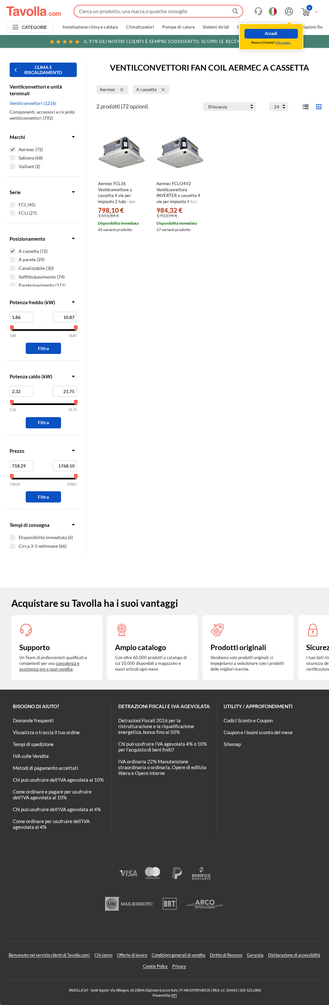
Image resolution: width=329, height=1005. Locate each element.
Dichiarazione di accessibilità (294, 955)
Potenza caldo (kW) (31, 376)
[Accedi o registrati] (288, 11)
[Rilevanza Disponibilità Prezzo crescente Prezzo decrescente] (229, 106)
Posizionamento (27, 239)
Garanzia (255, 955)
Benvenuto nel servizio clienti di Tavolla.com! (49, 955)
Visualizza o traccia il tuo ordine (46, 732)
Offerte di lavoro (132, 955)
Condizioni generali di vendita (178, 955)
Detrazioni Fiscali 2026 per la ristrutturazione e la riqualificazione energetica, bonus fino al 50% (156, 726)
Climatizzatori (140, 27)
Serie (15, 192)
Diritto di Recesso (226, 955)
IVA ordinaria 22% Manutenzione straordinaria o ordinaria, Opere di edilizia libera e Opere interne (162, 767)
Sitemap (232, 744)
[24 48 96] (278, 106)
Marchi (17, 137)
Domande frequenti (33, 720)
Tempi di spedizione (33, 744)
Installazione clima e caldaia (90, 27)
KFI (174, 995)
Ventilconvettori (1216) (33, 103)
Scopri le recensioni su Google (182, 41)
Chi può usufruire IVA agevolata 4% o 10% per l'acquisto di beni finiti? (162, 746)
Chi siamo (103, 955)
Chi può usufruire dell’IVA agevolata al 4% (57, 809)
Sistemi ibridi (216, 27)
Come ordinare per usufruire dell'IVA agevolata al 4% (51, 824)
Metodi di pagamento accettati (45, 768)
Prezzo (17, 451)
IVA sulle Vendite (31, 756)
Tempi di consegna (29, 525)
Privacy (179, 966)
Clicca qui (282, 42)
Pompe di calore (178, 27)
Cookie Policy (155, 966)
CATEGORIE (34, 27)
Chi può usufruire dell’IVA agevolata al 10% (58, 780)
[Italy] (273, 11)
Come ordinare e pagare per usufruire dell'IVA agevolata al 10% (52, 794)
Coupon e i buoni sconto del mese (258, 732)
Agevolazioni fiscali (310, 27)
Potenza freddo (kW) (32, 302)
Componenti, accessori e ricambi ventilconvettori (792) (42, 115)
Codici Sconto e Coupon (248, 720)
